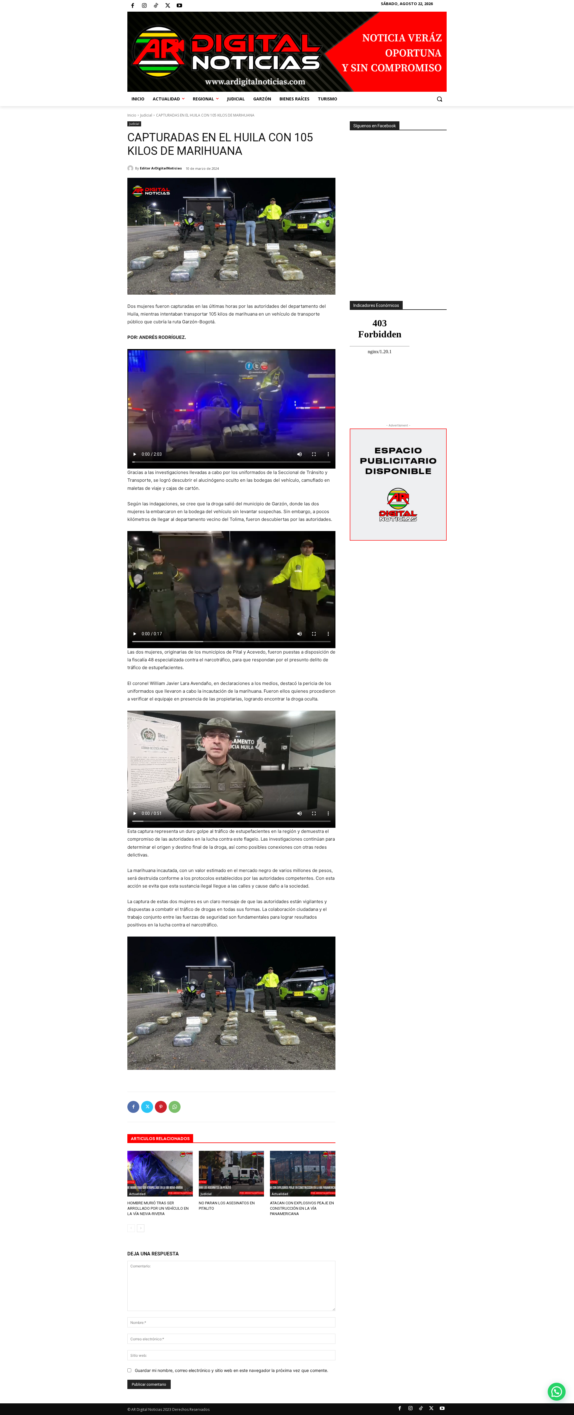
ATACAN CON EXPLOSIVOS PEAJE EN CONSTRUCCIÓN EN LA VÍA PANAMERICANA (302, 1208)
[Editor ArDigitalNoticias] (131, 168)
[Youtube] (179, 6)
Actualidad (137, 1194)
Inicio (131, 115)
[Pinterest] (161, 1107)
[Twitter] (168, 6)
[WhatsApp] (175, 1107)
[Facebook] (132, 6)
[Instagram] (144, 6)
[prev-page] (131, 1228)
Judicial (146, 115)
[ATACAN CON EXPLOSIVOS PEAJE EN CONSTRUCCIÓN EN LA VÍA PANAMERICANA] (302, 1174)
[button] (439, 99)
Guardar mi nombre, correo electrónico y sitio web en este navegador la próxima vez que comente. (231, 1370)
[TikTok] (156, 6)
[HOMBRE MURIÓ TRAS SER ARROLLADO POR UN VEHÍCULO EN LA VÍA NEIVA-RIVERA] (160, 1174)
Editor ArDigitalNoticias (161, 168)
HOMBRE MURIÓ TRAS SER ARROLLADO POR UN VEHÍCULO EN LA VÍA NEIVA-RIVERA (158, 1208)
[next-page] (140, 1228)
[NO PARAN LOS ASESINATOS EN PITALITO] (231, 1174)
